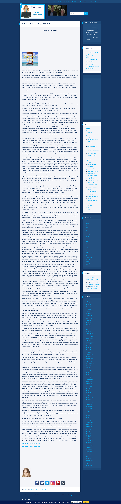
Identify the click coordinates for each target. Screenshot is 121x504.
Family (87, 240)
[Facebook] (37, 483)
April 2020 (88, 437)
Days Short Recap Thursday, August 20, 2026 (92, 67)
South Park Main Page (92, 200)
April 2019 (88, 456)
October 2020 (89, 426)
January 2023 (89, 378)
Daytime (34, 489)
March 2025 (88, 331)
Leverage (88, 249)
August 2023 (89, 365)
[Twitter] (47, 483)
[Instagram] (52, 483)
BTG (87, 227)
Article (87, 223)
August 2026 (89, 301)
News (87, 254)
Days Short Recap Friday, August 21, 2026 (91, 60)
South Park (88, 259)
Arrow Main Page (91, 173)
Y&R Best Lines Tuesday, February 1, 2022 (70, 495)
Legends (88, 247)
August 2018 (89, 465)
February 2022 (89, 397)
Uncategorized (89, 263)
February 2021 (89, 419)
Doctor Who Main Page (92, 180)
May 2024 (88, 349)
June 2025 (88, 326)
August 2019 (89, 451)
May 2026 (88, 306)
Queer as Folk (89, 258)
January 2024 (89, 356)
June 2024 (88, 347)
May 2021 (88, 413)
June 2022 (88, 390)
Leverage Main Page (92, 191)
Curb (87, 231)
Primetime (88, 170)
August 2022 (89, 387)
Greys (87, 245)
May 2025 (88, 328)
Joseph (31, 68)
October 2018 (89, 464)
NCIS (87, 252)
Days (26, 489)
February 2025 (89, 333)
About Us (59, 1)
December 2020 (89, 422)
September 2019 (89, 449)
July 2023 (88, 367)
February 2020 (89, 440)
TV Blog (85, 1)
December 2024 (89, 337)
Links (87, 161)
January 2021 (89, 421)
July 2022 (88, 388)
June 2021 (88, 412)
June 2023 (88, 369)
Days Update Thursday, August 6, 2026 (91, 57)
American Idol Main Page (92, 171)
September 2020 (90, 428)
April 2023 (88, 372)
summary (43, 489)
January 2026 (89, 313)
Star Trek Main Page (92, 202)
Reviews (80, 1)
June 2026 (88, 304)
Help (99, 1)
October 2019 (89, 448)
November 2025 (89, 317)
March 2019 (88, 458)
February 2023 (89, 376)
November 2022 (89, 381)
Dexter (87, 236)
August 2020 (89, 430)
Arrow (87, 222)
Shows (90, 1)
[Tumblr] (63, 483)
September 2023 (90, 363)
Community (88, 134)
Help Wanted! (88, 27)
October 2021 (89, 405)
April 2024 (88, 351)
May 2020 (88, 435)
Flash (87, 241)
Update (46, 489)
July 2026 (88, 303)
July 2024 (88, 346)
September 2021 (89, 406)
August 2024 (89, 344)
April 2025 (88, 329)
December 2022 (89, 379)
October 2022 (89, 383)
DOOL (37, 489)
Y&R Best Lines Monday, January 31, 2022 (29, 495)
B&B (87, 225)
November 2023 (89, 360)
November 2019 (89, 446)
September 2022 (90, 385)
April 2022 (88, 394)
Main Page (88, 162)
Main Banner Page (91, 164)
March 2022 (88, 396)
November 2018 (89, 462)
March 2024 (89, 353)
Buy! (95, 1)
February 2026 (89, 312)
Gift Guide (89, 132)
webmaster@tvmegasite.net (91, 36)
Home (54, 1)
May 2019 (88, 455)
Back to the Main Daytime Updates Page (31, 446)
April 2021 (88, 415)
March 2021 (88, 417)
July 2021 (88, 410)
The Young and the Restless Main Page (91, 154)
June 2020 (88, 433)
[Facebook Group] (42, 483)
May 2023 (88, 371)
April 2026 (88, 308)
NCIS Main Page (91, 193)
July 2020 (88, 431)
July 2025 (88, 324)
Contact (88, 136)
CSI (87, 229)
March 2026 (89, 310)
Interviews (74, 1)
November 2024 (89, 338)
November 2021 (89, 403)
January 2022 (89, 399)
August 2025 (89, 322)
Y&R (87, 265)
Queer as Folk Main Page (93, 197)
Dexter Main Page (91, 179)
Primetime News (67, 1)
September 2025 (90, 321)
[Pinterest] (58, 483)
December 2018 (89, 460)
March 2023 (88, 374)
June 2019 (88, 453)
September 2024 (90, 342)
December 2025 (89, 315)
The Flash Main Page (92, 204)
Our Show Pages (91, 168)
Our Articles (90, 166)
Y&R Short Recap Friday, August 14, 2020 (92, 287)
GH (86, 243)
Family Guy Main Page (92, 182)
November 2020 (89, 424)
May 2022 (88, 392)
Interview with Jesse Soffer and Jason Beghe (92, 280)
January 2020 (89, 442)
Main (87, 250)
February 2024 (89, 354)
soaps (39, 489)
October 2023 (89, 362)
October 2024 (89, 340)
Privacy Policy (89, 205)
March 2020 (89, 439)
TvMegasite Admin (90, 277)
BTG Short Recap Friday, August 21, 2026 (91, 64)
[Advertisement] (79, 6)
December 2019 (89, 444)
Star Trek (88, 261)
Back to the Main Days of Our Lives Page (31, 443)
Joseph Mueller (37, 26)
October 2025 (89, 319)
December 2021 (89, 401)
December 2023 (89, 358)
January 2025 (89, 335)
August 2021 (89, 408)
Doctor (87, 238)
